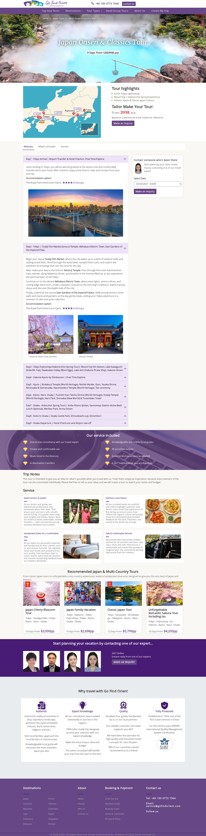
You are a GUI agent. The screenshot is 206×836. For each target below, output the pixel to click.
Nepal (51, 813)
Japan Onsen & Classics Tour (82, 18)
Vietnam (52, 803)
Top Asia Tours (50, 10)
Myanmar (28, 808)
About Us (139, 10)
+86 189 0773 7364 (107, 3)
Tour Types (93, 10)
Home (45, 18)
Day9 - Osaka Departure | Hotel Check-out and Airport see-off (58, 423)
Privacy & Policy (112, 819)
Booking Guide (112, 808)
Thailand (27, 803)
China (51, 798)
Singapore (53, 819)
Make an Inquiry (123, 123)
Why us (81, 808)
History (81, 803)
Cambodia (53, 808)
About (81, 798)
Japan (26, 798)
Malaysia (27, 824)
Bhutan (51, 824)
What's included (46, 146)
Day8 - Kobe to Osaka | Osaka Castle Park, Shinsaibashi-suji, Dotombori (63, 415)
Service (65, 146)
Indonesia (28, 819)
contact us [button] (128, 4)
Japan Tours (58, 18)
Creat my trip (111, 798)
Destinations (73, 10)
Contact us (83, 813)
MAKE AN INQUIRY (124, 662)
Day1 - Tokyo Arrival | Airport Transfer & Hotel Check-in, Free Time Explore (65, 159)
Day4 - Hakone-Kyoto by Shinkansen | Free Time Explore (55, 377)
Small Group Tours (117, 10)
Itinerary (28, 146)
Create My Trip (160, 10)
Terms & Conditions (114, 813)
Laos (25, 813)
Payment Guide (112, 803)
